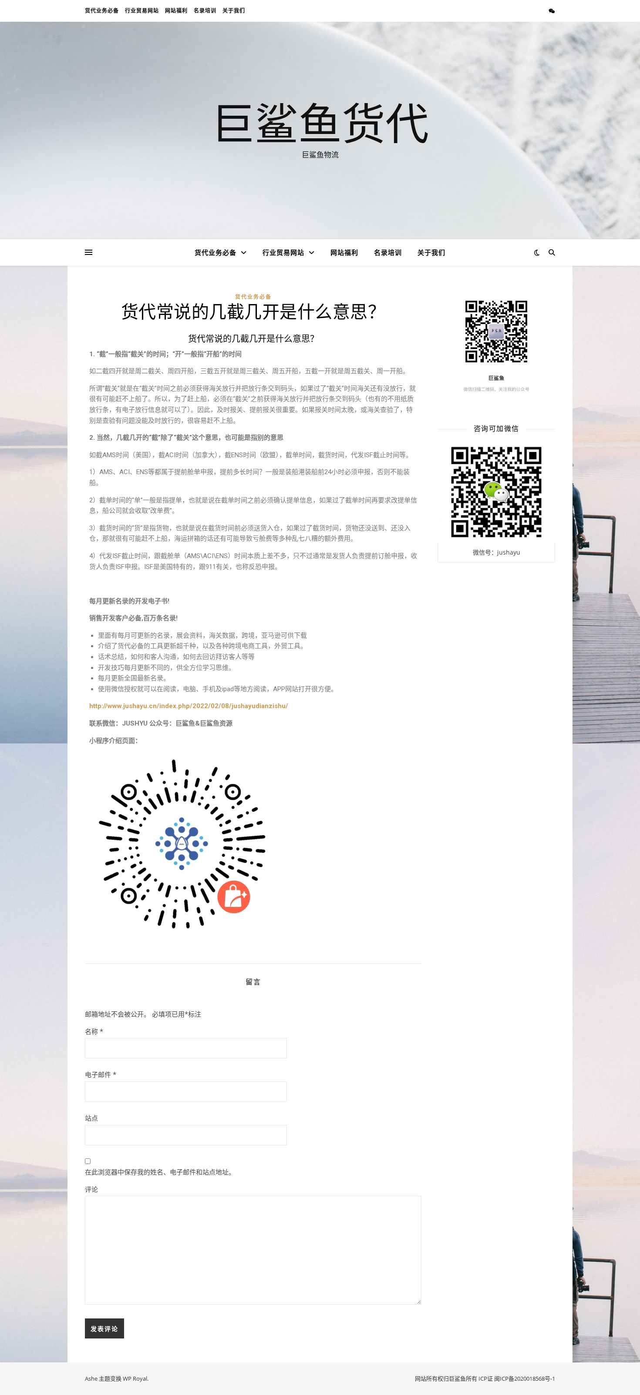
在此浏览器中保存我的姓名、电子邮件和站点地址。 (160, 1172)
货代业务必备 (102, 10)
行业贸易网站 (142, 10)
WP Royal (135, 1378)
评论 (91, 1189)
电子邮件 (100, 1074)
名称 (94, 1031)
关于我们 (233, 10)
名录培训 (205, 10)
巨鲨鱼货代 (320, 122)
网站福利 (176, 10)
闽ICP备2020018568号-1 (524, 1378)
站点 (91, 1118)
